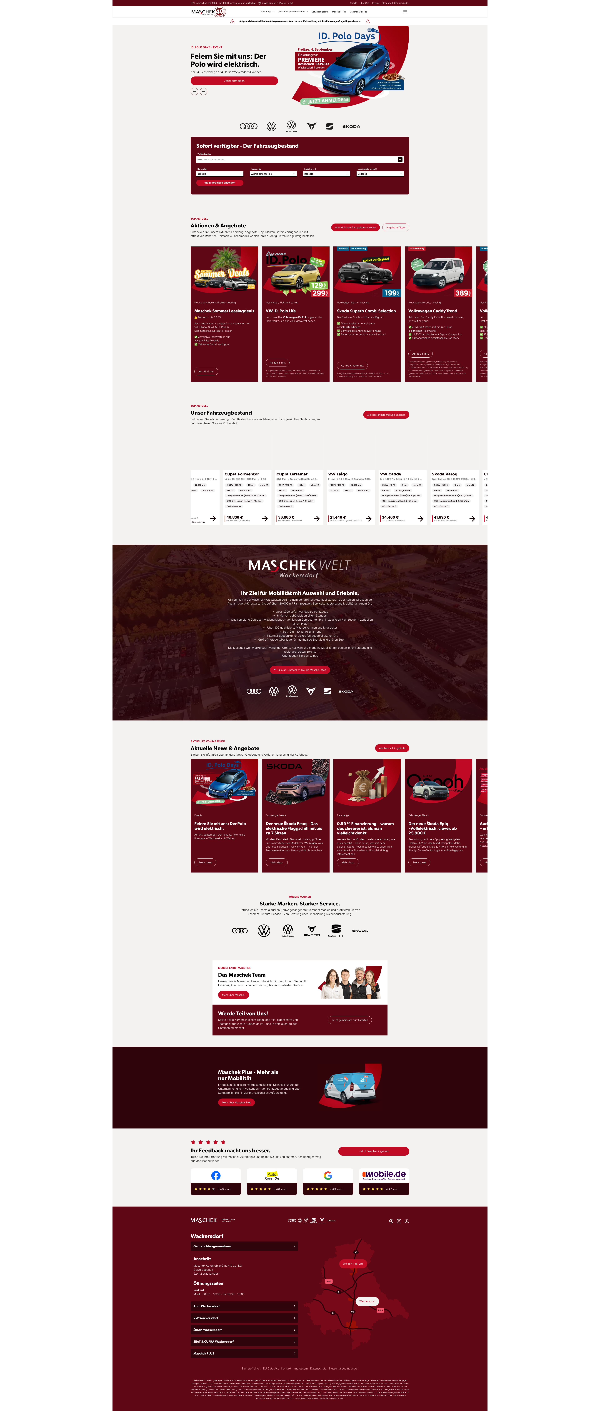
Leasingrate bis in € (367, 169)
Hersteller (202, 169)
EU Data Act (271, 1368)
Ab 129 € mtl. (278, 362)
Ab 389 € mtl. (420, 353)
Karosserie (256, 169)
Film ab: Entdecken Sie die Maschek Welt (302, 669)
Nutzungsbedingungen (343, 1368)
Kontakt (353, 3)
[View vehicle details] (347, 518)
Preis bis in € (310, 169)
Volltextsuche (204, 154)
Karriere (375, 3)
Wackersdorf (367, 1301)
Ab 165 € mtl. (206, 371)
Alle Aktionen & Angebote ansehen (355, 227)
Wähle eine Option (261, 173)
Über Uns (364, 3)
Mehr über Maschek (233, 994)
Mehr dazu (205, 862)
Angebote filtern (395, 227)
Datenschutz (318, 1368)
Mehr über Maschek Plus (236, 1102)
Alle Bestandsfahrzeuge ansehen (386, 414)
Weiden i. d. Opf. (353, 1263)
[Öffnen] (405, 11)
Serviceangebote (320, 11)
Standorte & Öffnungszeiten (395, 3)
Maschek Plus (339, 11)
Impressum (301, 1368)
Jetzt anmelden (234, 80)
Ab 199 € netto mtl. (352, 365)
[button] (244, 1246)
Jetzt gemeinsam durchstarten (350, 1020)
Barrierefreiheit (251, 1368)
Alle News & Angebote (392, 748)
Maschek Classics (358, 11)
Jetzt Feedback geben (374, 1151)
